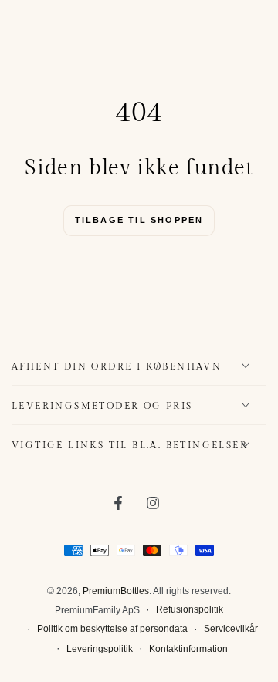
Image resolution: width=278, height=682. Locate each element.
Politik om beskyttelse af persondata (112, 628)
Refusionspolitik (189, 609)
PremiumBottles (116, 591)
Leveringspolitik (99, 648)
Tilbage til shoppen (139, 220)
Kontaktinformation (188, 648)
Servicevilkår (231, 628)
